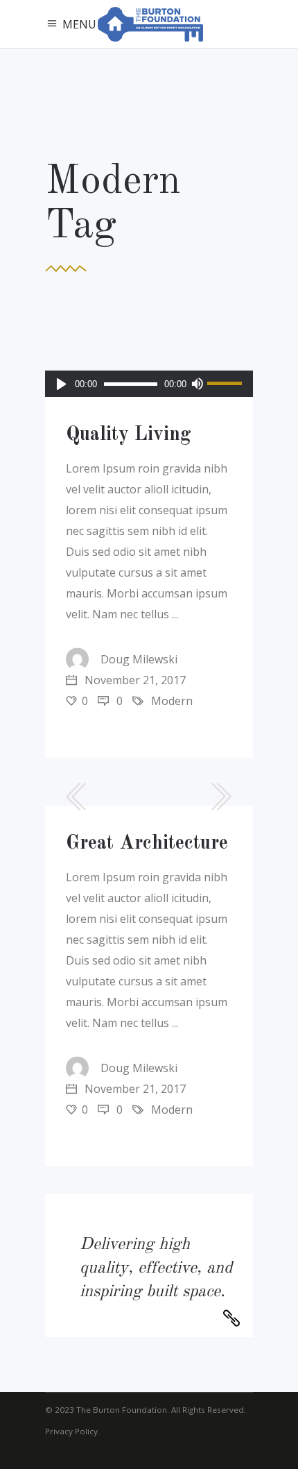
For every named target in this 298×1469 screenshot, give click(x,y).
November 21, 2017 (134, 680)
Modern (172, 700)
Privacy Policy (71, 1431)
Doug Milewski (138, 659)
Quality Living (128, 435)
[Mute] (196, 384)
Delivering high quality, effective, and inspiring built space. (156, 1268)
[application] (149, 384)
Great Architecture (147, 844)
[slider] (226, 384)
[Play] (61, 384)
